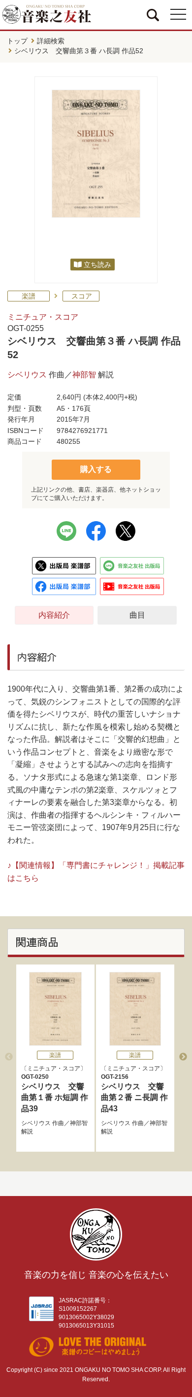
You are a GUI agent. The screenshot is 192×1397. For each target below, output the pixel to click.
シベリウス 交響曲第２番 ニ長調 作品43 (134, 1093)
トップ (17, 41)
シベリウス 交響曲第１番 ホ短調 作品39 (54, 1093)
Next (183, 1057)
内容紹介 (54, 615)
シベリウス (27, 374)
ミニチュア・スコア (42, 317)
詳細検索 (50, 41)
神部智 (84, 374)
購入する (96, 469)
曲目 (137, 615)
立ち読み (97, 264)
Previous (9, 1057)
